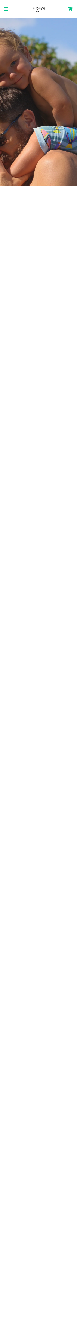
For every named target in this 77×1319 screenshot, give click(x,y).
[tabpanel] (38, 102)
